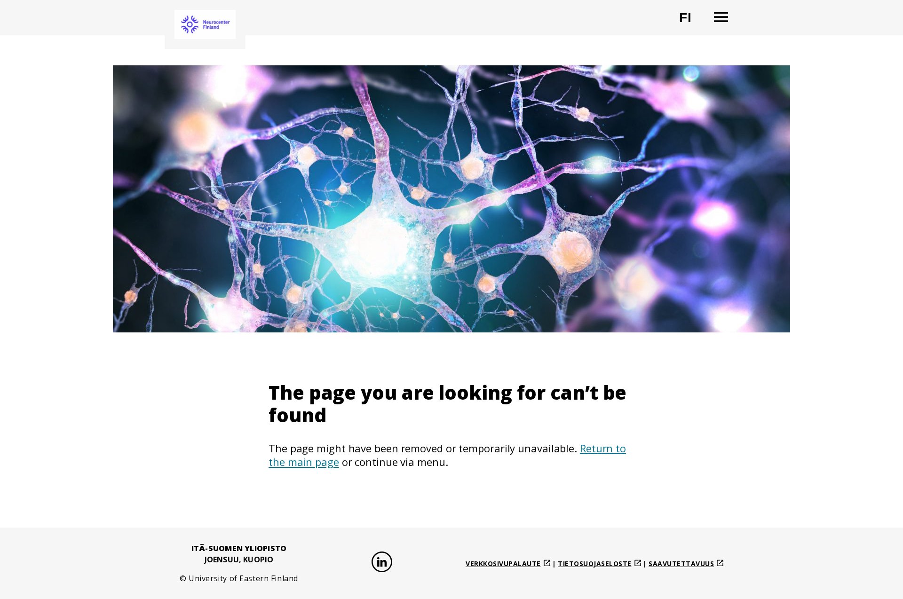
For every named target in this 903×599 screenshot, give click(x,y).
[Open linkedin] (382, 563)
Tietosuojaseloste (595, 563)
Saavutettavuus (681, 563)
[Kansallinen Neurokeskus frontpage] (205, 24)
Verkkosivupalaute (503, 563)
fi (691, 21)
